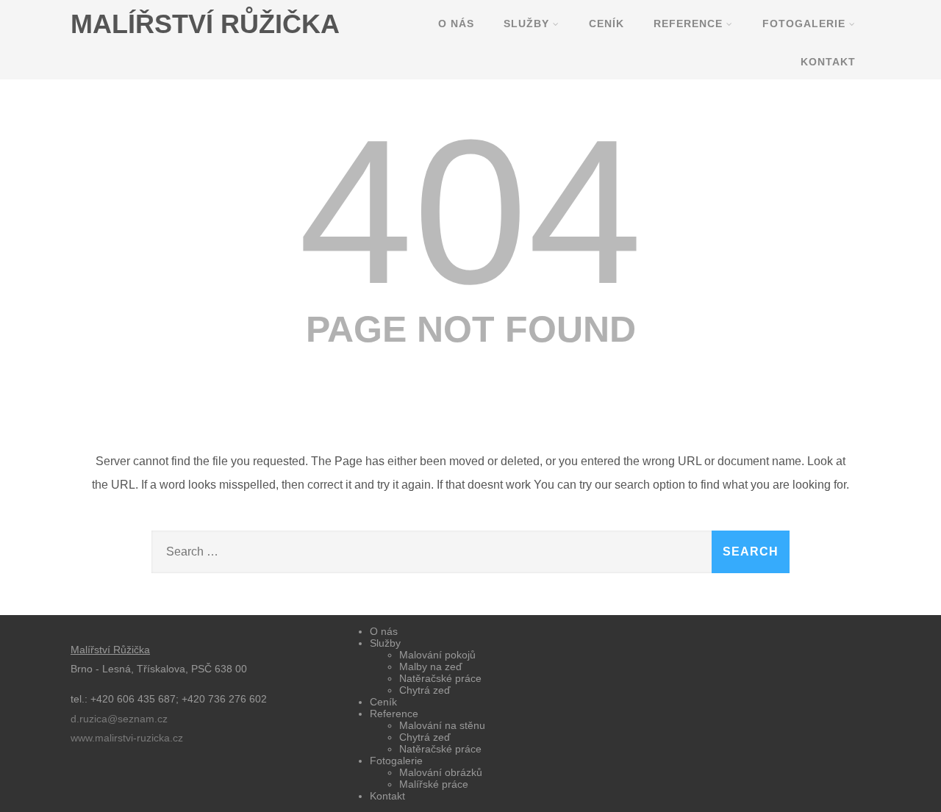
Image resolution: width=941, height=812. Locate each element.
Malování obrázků (440, 772)
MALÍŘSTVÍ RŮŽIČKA (205, 24)
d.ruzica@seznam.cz (119, 719)
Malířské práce (433, 784)
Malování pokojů (437, 655)
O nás (456, 23)
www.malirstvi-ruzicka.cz (127, 738)
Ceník (606, 23)
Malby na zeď (430, 666)
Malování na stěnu (442, 725)
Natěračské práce (440, 678)
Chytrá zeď (425, 690)
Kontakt (828, 62)
